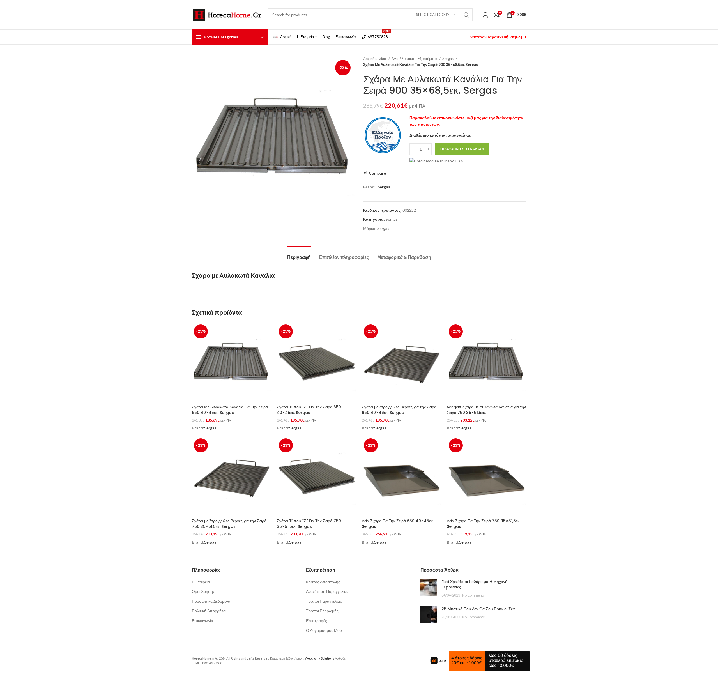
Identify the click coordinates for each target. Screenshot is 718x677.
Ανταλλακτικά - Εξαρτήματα (415, 58)
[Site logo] (227, 14)
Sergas (448, 58)
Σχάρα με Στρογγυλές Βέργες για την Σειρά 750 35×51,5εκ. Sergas (229, 523)
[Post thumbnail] (428, 588)
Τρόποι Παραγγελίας (324, 601)
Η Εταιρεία (201, 581)
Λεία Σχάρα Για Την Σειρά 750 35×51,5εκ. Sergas (483, 523)
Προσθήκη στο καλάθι (462, 149)
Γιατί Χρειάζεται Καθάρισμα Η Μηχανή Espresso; (474, 584)
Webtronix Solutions (319, 658)
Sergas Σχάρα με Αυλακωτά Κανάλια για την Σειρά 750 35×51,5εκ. (486, 409)
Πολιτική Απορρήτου (210, 610)
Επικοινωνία (202, 620)
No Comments (473, 595)
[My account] (485, 14)
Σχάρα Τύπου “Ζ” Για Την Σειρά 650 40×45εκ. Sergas (309, 409)
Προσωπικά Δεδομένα (211, 601)
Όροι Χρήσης (203, 591)
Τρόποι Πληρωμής (322, 610)
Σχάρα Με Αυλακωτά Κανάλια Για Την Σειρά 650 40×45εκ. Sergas (230, 409)
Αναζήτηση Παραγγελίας (327, 591)
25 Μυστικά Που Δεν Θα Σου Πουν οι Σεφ (478, 609)
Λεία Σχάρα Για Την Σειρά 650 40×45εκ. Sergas (398, 523)
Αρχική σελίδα (375, 58)
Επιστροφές (316, 620)
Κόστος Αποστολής (323, 581)
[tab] (299, 254)
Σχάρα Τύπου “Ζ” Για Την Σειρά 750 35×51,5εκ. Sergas (309, 523)
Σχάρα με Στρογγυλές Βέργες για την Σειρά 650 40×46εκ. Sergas (399, 409)
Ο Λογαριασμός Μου (324, 630)
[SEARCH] (466, 14)
